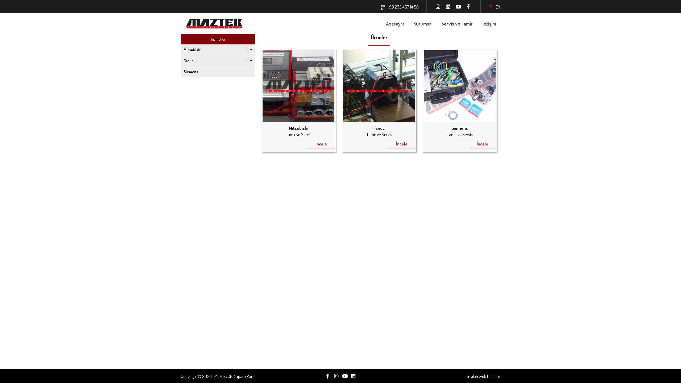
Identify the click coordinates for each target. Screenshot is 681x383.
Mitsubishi (192, 49)
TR (490, 7)
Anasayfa (395, 23)
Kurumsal (423, 23)
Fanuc (188, 60)
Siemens (191, 71)
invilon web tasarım (483, 376)
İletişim (488, 23)
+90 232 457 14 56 (403, 7)
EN (498, 7)
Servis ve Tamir (457, 23)
